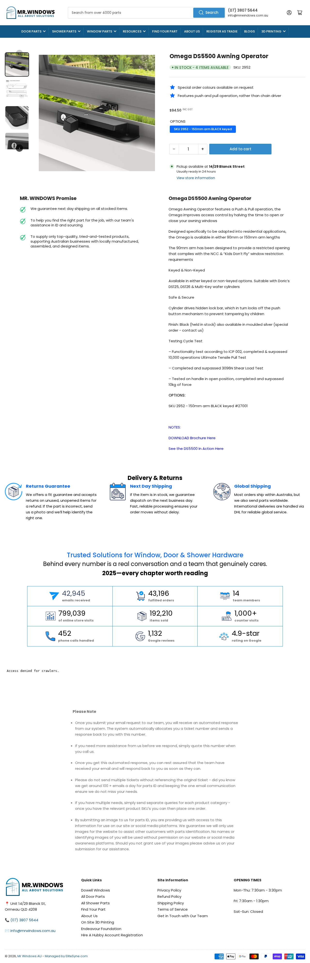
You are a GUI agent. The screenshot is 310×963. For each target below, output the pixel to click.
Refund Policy (169, 896)
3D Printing (271, 31)
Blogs (249, 31)
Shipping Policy (170, 903)
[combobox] (146, 12)
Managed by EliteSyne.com (66, 956)
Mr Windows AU (29, 956)
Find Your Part (165, 31)
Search (211, 12)
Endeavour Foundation (101, 928)
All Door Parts (93, 896)
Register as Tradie (222, 31)
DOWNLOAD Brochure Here (192, 437)
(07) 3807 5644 (243, 10)
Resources (132, 31)
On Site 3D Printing (97, 922)
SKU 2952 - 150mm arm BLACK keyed (203, 129)
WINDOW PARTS (99, 31)
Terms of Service (172, 909)
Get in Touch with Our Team (182, 915)
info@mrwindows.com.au (248, 15)
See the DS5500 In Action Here (196, 448)
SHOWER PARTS (64, 31)
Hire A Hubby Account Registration (112, 935)
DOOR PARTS (31, 31)
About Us (192, 31)
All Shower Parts (95, 903)
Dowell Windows (95, 890)
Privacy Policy (169, 890)
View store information (196, 177)
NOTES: (175, 427)
